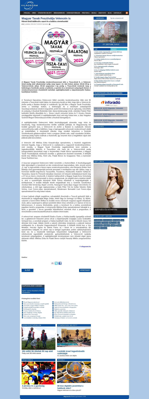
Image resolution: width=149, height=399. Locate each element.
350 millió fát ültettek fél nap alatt (37, 351)
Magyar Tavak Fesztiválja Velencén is (46, 18)
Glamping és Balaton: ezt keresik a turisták (65, 318)
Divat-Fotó (102, 13)
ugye (122, 220)
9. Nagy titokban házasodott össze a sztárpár (107, 80)
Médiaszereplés (59, 13)
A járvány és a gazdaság (33, 386)
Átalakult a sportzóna (59, 309)
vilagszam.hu (67, 396)
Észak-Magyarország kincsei (31, 302)
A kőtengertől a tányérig (30, 309)
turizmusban (98, 225)
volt (118, 223)
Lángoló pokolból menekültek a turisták (34, 307)
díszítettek (116, 220)
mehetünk (105, 223)
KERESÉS (100, 18)
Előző (27, 270)
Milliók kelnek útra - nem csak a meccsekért (66, 305)
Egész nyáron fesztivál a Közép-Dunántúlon (33, 291)
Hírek (34, 13)
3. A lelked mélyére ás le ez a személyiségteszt (107, 59)
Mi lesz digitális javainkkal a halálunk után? (70, 387)
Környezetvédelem (73, 13)
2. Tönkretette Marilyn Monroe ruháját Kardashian (108, 55)
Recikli (94, 13)
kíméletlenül (98, 220)
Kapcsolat (117, 13)
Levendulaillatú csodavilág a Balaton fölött (35, 318)
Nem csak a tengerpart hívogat (32, 316)
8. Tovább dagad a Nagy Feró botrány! (105, 77)
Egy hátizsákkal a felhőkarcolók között (64, 312)
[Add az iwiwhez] (52, 264)
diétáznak (97, 223)
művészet (103, 228)
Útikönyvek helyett (45, 13)
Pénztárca (85, 13)
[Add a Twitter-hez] (56, 264)
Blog (110, 13)
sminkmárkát (107, 220)
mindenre (106, 225)
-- (94, 230)
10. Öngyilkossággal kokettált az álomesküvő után (108, 84)
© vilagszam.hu (85, 246)
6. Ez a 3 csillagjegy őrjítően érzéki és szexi (106, 70)
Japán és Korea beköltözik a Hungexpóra (65, 307)
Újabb (119, 225)
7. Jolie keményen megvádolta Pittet (104, 73)
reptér (113, 225)
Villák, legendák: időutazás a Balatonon (64, 311)
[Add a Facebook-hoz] (60, 264)
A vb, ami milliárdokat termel (61, 302)
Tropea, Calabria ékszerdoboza (32, 311)
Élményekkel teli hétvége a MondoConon (65, 304)
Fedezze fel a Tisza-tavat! (31, 314)
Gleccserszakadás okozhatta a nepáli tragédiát (36, 304)
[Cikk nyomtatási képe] (50, 24)
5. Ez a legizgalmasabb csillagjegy (104, 66)
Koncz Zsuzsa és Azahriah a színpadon (64, 314)
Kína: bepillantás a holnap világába (33, 312)
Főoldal (27, 13)
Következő (85, 270)
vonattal (97, 228)
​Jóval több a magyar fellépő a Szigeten (34, 305)
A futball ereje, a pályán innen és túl (63, 316)
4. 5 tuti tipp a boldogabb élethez (103, 62)
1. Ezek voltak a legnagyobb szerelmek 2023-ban (108, 52)
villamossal (113, 223)
